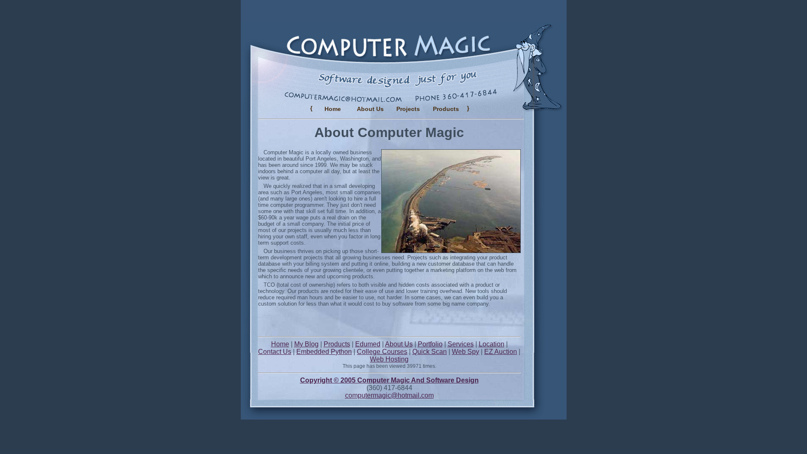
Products (337, 344)
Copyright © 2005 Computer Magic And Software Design (389, 380)
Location (491, 344)
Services (461, 344)
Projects (408, 109)
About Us (370, 109)
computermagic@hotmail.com (389, 395)
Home (332, 109)
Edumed (367, 344)
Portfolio (430, 344)
